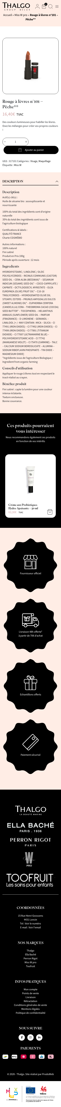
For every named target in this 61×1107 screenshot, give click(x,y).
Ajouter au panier (34, 150)
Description (12, 181)
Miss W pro (20, 15)
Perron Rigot (30, 958)
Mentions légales (30, 1009)
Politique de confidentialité (30, 1013)
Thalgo (30, 950)
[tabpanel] (30, 292)
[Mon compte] (37, 6)
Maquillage (45, 161)
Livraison (31, 997)
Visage (33, 161)
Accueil (7, 15)
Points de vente (30, 993)
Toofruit (30, 966)
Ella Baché (30, 954)
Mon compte (30, 989)
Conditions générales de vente (30, 1005)
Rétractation (30, 1001)
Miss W (17, 165)
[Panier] (44, 6)
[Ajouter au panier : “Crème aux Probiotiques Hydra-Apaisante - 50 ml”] (50, 512)
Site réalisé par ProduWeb (39, 1074)
